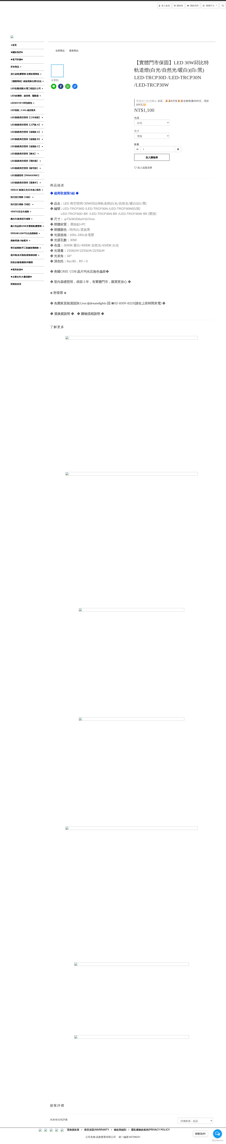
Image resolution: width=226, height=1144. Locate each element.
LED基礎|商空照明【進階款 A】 (26, 131)
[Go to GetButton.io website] (217, 1140)
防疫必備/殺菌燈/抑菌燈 (22, 262)
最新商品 (73, 50)
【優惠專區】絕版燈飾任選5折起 (26, 81)
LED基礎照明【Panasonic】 (25, 175)
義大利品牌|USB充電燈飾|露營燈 (26, 226)
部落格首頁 (16, 283)
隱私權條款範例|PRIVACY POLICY (150, 1129)
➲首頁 (14, 44)
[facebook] (60, 86)
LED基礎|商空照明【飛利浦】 (25, 160)
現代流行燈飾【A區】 (21, 197)
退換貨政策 (73, 1129)
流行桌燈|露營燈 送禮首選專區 (25, 73)
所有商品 (15, 66)
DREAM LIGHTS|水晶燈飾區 (24, 233)
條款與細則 (120, 1129)
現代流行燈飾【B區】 (21, 204)
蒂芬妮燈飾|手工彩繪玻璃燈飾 (25, 247)
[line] (53, 86)
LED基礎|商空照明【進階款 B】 (26, 139)
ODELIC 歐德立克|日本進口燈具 (26, 189)
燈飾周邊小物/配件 (20, 240)
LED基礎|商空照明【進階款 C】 (26, 146)
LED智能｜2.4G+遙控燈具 (23, 110)
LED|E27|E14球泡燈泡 (22, 102)
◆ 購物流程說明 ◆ (90, 313)
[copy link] (75, 86)
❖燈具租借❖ (17, 269)
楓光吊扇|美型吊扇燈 (21, 218)
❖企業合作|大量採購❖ (21, 276)
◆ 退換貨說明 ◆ (62, 313)
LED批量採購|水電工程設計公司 (26, 88)
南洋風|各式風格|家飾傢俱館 (24, 254)
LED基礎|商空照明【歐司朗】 (25, 168)
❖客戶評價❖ (17, 59)
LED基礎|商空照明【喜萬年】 (25, 182)
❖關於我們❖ (17, 52)
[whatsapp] (67, 86)
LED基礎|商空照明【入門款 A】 (26, 124)
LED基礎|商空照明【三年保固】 (26, 117)
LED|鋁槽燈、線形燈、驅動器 (25, 95)
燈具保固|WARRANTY (96, 1129)
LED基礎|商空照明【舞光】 (24, 153)
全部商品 (60, 50)
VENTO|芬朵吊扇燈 (20, 211)
